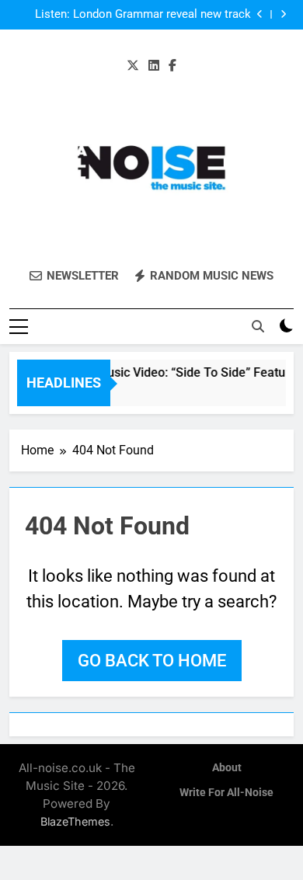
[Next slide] (283, 14)
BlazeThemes (75, 821)
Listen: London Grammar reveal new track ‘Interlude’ (143, 15)
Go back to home (152, 660)
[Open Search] (258, 326)
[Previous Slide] (259, 14)
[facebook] (172, 66)
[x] (133, 66)
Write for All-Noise (226, 792)
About (227, 767)
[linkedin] (154, 66)
